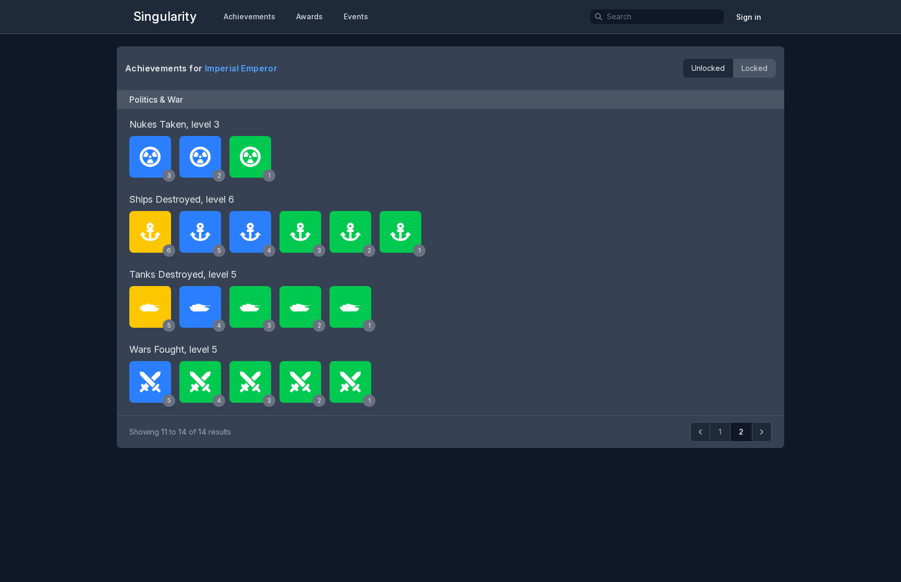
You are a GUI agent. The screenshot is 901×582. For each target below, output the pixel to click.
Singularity (165, 16)
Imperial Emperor (241, 68)
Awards (309, 16)
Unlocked (708, 68)
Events (356, 16)
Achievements (249, 16)
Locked (754, 68)
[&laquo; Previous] (700, 432)
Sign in (748, 17)
